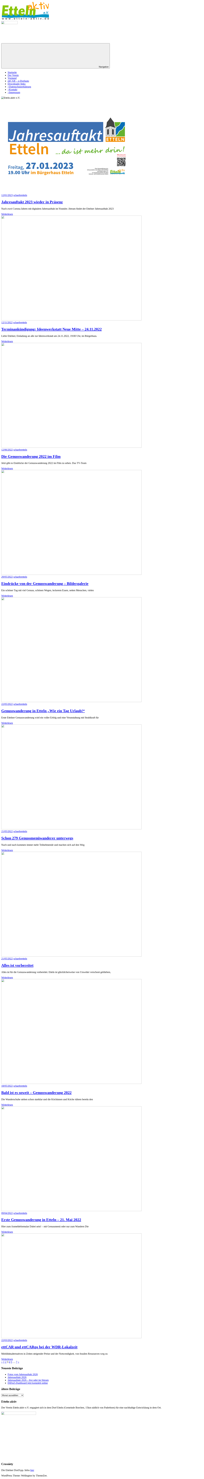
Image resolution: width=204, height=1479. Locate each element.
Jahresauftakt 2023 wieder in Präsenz (32, 202)
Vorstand (12, 78)
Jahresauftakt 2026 (17, 1377)
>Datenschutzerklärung (19, 86)
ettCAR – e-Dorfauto (18, 81)
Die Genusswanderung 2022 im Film (31, 456)
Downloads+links (17, 83)
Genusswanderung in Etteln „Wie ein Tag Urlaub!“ (43, 711)
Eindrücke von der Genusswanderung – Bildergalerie (44, 583)
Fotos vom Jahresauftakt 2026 (23, 1374)
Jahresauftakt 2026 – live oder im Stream (28, 1380)
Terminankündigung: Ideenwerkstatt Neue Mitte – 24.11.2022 (51, 329)
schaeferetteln (20, 195)
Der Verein (13, 75)
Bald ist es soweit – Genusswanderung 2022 (36, 1093)
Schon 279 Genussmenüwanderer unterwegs (37, 838)
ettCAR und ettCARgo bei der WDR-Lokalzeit (39, 1347)
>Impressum (14, 92)
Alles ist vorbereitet (17, 965)
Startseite (12, 72)
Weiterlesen (7, 214)
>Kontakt (12, 89)
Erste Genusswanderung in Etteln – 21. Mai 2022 (41, 1220)
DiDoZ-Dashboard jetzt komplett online (28, 1383)
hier (32, 1470)
